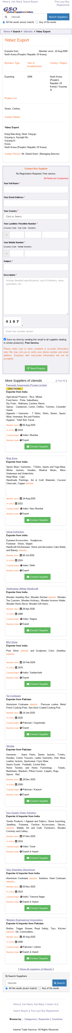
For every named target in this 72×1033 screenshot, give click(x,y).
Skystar (10, 746)
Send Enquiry (37, 368)
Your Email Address (13, 197)
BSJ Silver (12, 642)
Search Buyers (30, 1)
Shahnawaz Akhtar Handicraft (22, 588)
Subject (7, 261)
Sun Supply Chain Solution (21, 812)
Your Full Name (11, 183)
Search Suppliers (58, 16)
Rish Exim (11, 458)
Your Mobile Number (14, 242)
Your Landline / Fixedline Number (20, 224)
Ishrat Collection (15, 532)
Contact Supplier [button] (38, 446)
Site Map (38, 1004)
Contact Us (51, 1004)
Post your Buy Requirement (45, 1011)
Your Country (10, 211)
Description (9, 275)
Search (60, 983)
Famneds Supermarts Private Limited (26, 385)
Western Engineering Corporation (24, 920)
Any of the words (47, 22)
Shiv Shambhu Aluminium (20, 869)
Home (7, 31)
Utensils (28, 31)
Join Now (15, 1)
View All (61, 380)
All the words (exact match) (20, 22)
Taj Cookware (13, 696)
